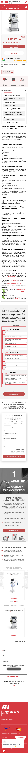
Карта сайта (5, 713)
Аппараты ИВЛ (21, 289)
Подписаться (20, 737)
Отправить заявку (14, 394)
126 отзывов (17, 58)
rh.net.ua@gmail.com (14, 685)
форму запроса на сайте (14, 283)
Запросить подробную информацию (14, 46)
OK (26, 7)
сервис (22, 291)
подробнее (16, 8)
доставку (17, 298)
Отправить (13, 669)
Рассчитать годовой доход (13, 457)
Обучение (6, 297)
